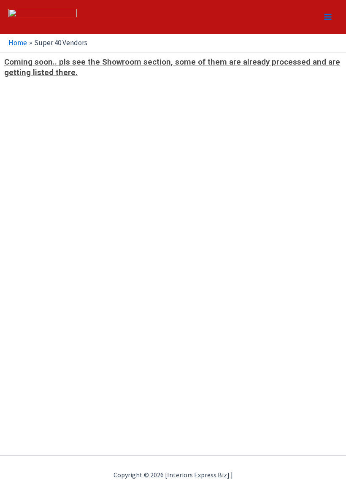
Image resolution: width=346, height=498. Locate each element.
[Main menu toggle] (328, 17)
